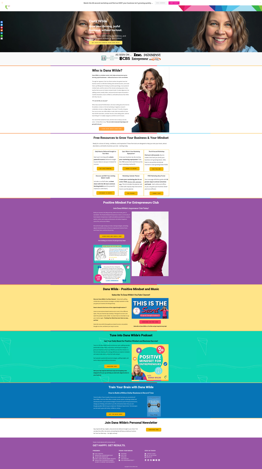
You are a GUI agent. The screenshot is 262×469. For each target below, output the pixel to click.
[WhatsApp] (1, 35)
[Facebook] (1, 22)
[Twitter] (1, 24)
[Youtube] (153, 460)
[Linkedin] (159, 460)
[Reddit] (1, 30)
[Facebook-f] (145, 460)
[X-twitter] (151, 460)
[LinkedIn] (1, 33)
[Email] (1, 38)
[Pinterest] (156, 460)
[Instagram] (148, 460)
